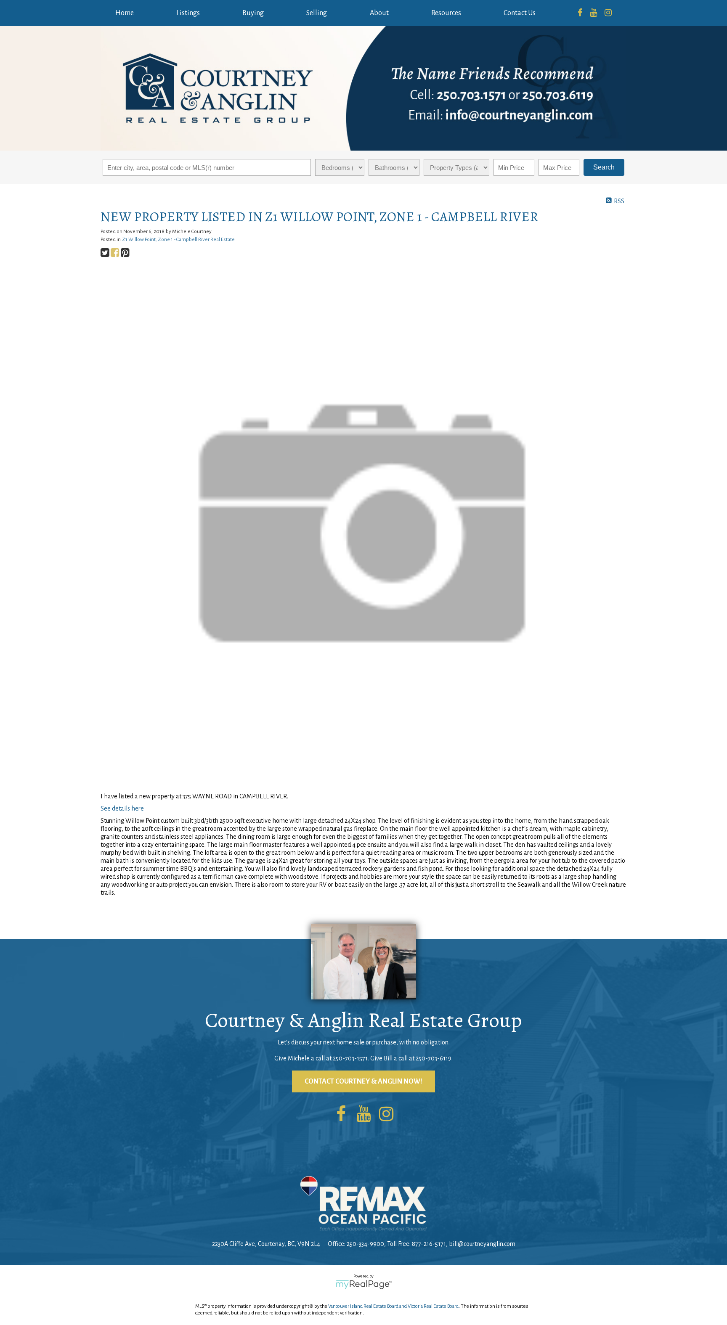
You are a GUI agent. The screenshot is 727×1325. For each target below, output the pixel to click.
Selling (316, 13)
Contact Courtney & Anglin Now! (363, 1081)
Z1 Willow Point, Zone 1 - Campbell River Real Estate (178, 239)
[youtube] (593, 13)
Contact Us (520, 13)
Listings (188, 13)
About (379, 13)
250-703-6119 (433, 1058)
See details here (122, 808)
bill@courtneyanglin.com (482, 1243)
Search (604, 167)
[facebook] (580, 13)
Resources (446, 13)
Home (124, 13)
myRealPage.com (363, 1285)
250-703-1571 (350, 1058)
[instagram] (608, 13)
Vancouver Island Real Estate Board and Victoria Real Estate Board (393, 1306)
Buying (253, 13)
